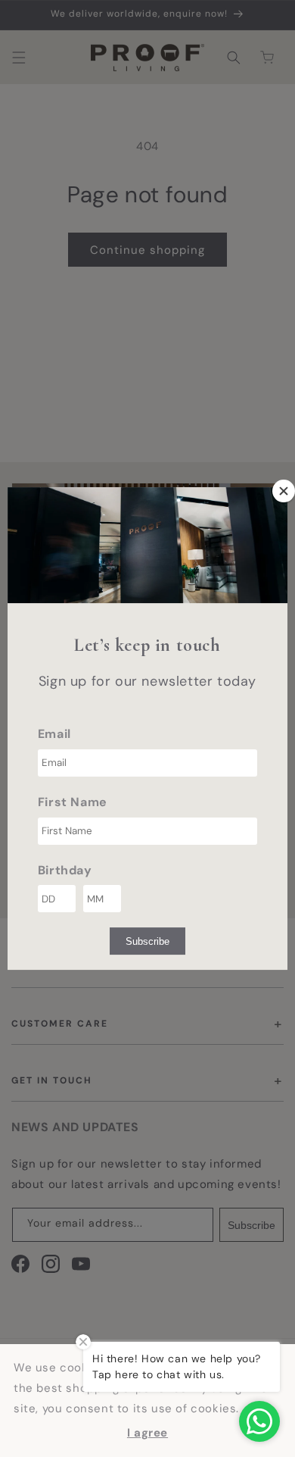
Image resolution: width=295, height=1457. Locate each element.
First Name (72, 802)
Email (54, 734)
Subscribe (147, 941)
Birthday (65, 870)
